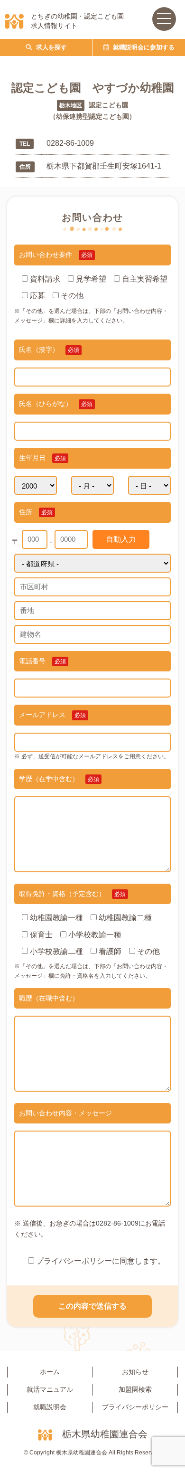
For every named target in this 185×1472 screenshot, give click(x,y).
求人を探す (50, 47)
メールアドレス (52, 714)
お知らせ (135, 1372)
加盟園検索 (135, 1389)
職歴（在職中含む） (49, 998)
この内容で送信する (92, 1306)
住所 (36, 512)
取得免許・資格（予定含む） (72, 893)
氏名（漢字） (49, 349)
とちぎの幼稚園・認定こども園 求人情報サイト (77, 20)
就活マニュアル (50, 1389)
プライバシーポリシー (135, 1407)
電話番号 (42, 661)
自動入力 (121, 539)
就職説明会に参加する (143, 47)
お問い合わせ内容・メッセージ (65, 1113)
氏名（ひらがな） (55, 403)
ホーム (50, 1372)
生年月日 (42, 458)
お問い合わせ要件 (55, 254)
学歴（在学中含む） (59, 779)
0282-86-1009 (117, 1223)
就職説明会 (49, 1407)
